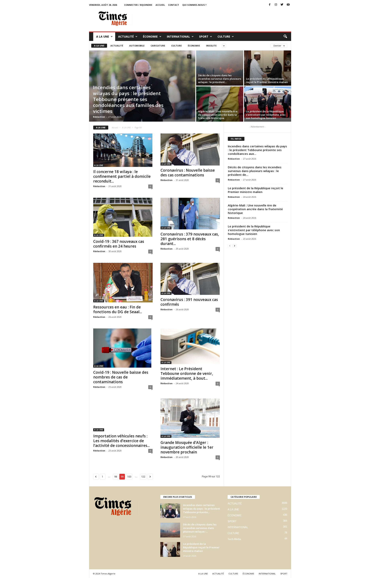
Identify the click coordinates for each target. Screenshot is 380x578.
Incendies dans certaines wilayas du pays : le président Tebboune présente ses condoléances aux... (257, 150)
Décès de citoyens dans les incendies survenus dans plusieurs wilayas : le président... (219, 79)
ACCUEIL (160, 4)
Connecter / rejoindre (138, 4)
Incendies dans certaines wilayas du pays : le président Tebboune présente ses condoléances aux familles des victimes (128, 99)
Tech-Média (234, 539)
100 (129, 476)
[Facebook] (269, 5)
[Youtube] (288, 5)
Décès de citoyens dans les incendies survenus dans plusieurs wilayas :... (200, 528)
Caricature (158, 45)
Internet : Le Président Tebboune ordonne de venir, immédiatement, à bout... (187, 373)
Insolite (211, 45)
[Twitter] (282, 5)
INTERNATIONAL (178, 36)
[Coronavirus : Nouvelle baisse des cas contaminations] (190, 149)
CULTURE (224, 36)
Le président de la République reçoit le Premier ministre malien (267, 80)
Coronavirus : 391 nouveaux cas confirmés (189, 302)
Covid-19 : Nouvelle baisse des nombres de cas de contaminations (120, 377)
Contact (173, 4)
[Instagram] (276, 5)
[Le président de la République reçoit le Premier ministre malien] (267, 68)
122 (143, 476)
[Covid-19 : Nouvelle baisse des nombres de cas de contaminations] (123, 348)
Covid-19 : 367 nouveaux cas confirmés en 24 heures (118, 244)
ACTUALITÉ (126, 36)
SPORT (203, 36)
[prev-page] (230, 246)
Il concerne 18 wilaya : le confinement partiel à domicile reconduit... (122, 176)
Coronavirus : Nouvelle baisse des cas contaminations (188, 173)
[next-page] (235, 246)
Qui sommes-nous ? (194, 4)
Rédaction (99, 116)
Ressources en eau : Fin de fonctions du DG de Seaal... (117, 309)
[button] (285, 36)
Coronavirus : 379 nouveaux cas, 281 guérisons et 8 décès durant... (190, 239)
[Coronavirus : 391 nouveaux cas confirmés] (190, 279)
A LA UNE (102, 36)
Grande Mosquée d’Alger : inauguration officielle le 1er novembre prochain (187, 447)
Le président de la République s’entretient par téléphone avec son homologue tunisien (266, 115)
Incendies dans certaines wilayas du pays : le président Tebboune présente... (201, 508)
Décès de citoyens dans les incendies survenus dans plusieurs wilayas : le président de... (254, 171)
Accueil (115, 127)
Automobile (136, 45)
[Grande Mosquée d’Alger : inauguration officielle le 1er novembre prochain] (190, 418)
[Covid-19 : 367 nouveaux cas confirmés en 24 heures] (123, 217)
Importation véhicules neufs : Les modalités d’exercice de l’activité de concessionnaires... (121, 440)
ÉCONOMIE (150, 36)
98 (115, 476)
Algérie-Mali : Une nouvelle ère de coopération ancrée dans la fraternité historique (218, 115)
